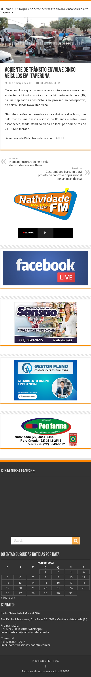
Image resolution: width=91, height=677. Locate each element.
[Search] (76, 540)
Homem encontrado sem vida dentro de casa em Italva (29, 162)
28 (32, 593)
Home (7, 9)
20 (20, 588)
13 (20, 582)
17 (70, 582)
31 (70, 593)
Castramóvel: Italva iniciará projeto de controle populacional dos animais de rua (60, 174)
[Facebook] (45, 666)
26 (7, 593)
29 (45, 593)
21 (32, 588)
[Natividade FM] (45, 1)
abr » (12, 597)
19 (7, 588)
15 (45, 582)
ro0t (56, 660)
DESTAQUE (20, 9)
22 (45, 588)
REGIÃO (58, 83)
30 (58, 593)
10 (70, 577)
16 (58, 582)
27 (20, 593)
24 (70, 588)
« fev (4, 597)
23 (58, 588)
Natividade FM (41, 660)
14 (32, 582)
